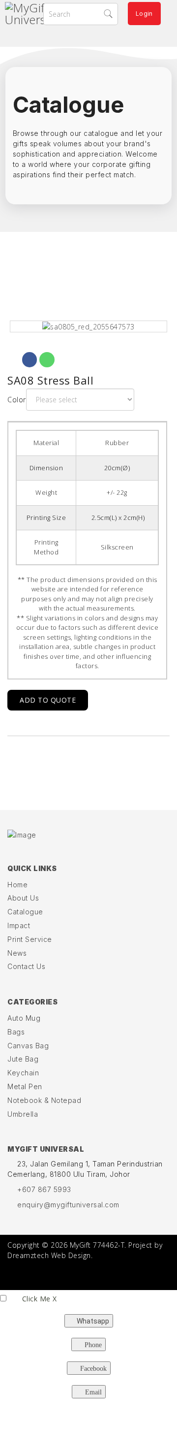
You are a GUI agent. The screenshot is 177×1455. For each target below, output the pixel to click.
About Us (23, 898)
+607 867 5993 (44, 1189)
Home (17, 884)
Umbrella (22, 1114)
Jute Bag (22, 1059)
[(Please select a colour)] (88, 326)
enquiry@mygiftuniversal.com (68, 1204)
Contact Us (26, 966)
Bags (16, 1032)
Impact (18, 925)
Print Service (29, 939)
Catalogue (25, 911)
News (17, 953)
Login (144, 13)
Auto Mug (23, 1018)
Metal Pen (24, 1086)
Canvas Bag (28, 1045)
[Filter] (110, 14)
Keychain (23, 1072)
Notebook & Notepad (44, 1100)
